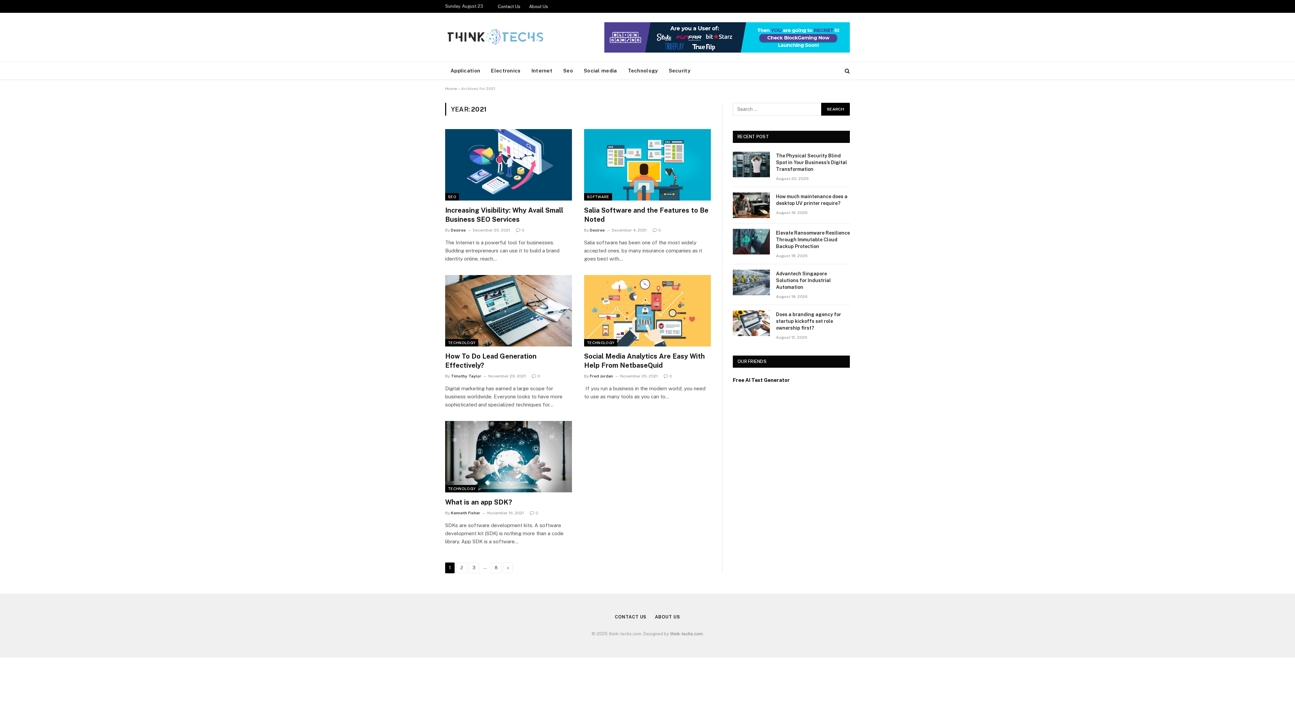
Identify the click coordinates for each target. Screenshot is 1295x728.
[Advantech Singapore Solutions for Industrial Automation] (751, 282)
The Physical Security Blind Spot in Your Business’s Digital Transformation (811, 162)
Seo (568, 70)
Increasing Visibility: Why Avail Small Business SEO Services (504, 214)
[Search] (846, 71)
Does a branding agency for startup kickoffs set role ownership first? (808, 321)
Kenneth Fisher (465, 513)
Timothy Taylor (466, 376)
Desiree (458, 230)
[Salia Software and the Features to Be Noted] (647, 165)
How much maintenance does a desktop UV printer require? (811, 200)
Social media (600, 70)
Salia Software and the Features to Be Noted (646, 214)
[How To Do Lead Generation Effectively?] (508, 310)
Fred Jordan (601, 376)
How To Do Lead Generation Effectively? (491, 360)
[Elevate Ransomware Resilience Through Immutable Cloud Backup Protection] (751, 241)
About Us (538, 6)
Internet (541, 70)
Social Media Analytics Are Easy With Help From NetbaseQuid (644, 360)
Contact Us (509, 6)
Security (679, 70)
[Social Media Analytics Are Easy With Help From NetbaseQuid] (647, 310)
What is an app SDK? (478, 502)
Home (451, 88)
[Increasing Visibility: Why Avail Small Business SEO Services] (508, 165)
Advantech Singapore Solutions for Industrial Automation (803, 280)
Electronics (505, 70)
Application (465, 70)
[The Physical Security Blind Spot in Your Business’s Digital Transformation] (751, 164)
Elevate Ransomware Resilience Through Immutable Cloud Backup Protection (813, 239)
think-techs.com (686, 633)
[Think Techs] (495, 37)
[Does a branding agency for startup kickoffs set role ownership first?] (751, 323)
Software (598, 197)
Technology (643, 70)
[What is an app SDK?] (508, 456)
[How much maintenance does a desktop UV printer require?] (751, 205)
